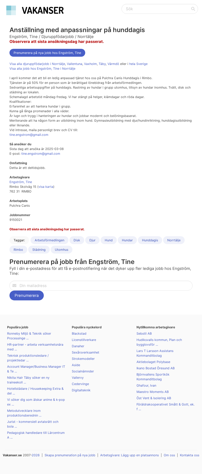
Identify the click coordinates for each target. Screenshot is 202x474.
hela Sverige (138, 64)
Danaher (78, 346)
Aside (76, 365)
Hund (109, 240)
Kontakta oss (189, 455)
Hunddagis (150, 240)
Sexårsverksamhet (85, 352)
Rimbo (18, 250)
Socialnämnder (83, 371)
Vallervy (78, 378)
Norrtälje (173, 240)
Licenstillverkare (84, 340)
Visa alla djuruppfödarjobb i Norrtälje (37, 64)
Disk (77, 240)
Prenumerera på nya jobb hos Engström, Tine (47, 53)
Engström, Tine (20, 182)
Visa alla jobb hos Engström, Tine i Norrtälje (42, 68)
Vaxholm (90, 64)
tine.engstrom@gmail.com (28, 135)
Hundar (127, 240)
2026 (36, 455)
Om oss (169, 455)
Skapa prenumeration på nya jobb (70, 455)
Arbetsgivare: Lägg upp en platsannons (129, 455)
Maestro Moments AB (153, 392)
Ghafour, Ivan (146, 385)
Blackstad (79, 333)
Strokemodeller (83, 359)
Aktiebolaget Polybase (153, 362)
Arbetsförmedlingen (49, 240)
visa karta (45, 187)
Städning (39, 250)
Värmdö (113, 64)
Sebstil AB (144, 333)
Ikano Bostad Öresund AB (156, 368)
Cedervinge (80, 384)
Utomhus (61, 250)
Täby (102, 64)
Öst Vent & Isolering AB (154, 398)
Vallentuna (74, 64)
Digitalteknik (81, 390)
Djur (92, 240)
